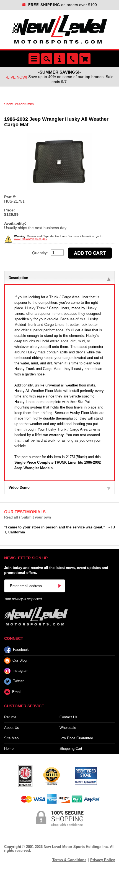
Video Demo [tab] (19, 487)
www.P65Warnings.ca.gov (30, 238)
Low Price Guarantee (76, 738)
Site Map (11, 738)
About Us (11, 728)
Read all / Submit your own (27, 517)
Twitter (18, 681)
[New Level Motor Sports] (59, 29)
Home (9, 748)
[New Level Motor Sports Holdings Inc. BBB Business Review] (51, 775)
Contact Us (68, 717)
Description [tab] (18, 278)
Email (16, 692)
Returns (10, 717)
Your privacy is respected (23, 599)
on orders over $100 (62, 4)
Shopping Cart (71, 748)
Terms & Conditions (69, 860)
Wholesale (68, 728)
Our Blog (19, 660)
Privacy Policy (102, 860)
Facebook (21, 650)
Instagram (20, 670)
